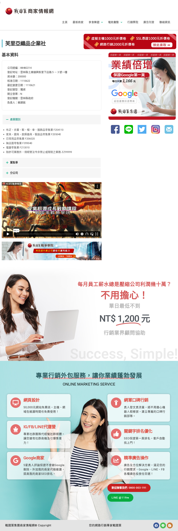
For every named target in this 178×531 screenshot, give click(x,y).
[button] (52, 119)
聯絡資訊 (164, 22)
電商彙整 (113, 22)
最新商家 (78, 22)
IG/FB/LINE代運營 (39, 426)
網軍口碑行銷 (136, 400)
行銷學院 (132, 22)
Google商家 (33, 457)
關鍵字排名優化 (138, 431)
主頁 (64, 22)
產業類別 (15, 119)
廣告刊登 (148, 22)
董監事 (14, 162)
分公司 (14, 172)
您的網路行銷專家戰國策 (105, 525)
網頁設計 (31, 400)
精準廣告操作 (136, 457)
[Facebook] (156, 525)
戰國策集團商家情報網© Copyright (28, 525)
